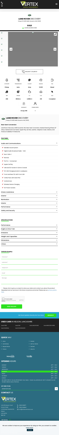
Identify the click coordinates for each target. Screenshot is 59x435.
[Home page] (29, 4)
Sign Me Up (51, 315)
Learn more (29, 428)
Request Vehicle (6, 346)
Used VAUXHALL (5, 328)
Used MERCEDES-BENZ (49, 325)
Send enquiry (11, 306)
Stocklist (32, 341)
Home (4, 341)
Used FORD (4, 325)
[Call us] (2, 3)
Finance (4, 349)
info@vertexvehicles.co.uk (26, 409)
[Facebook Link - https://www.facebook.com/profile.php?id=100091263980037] (10, 420)
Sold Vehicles (6, 343)
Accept (30, 430)
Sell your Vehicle (34, 343)
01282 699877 (22, 405)
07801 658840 (22, 407)
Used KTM (17, 325)
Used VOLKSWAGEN (20, 328)
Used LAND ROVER (34, 325)
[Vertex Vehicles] (9, 402)
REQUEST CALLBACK (31, 71)
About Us (32, 349)
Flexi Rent (32, 346)
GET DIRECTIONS (5, 386)
